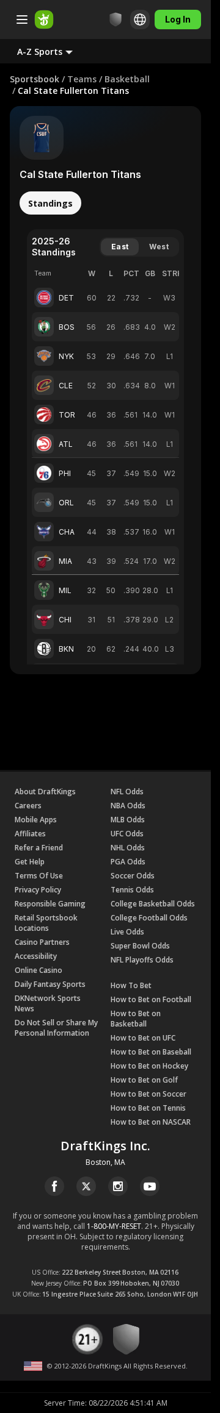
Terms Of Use (39, 875)
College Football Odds (149, 918)
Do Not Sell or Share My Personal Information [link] (56, 1027)
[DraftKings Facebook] (54, 1186)
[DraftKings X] (86, 1186)
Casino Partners (42, 942)
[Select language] (140, 19)
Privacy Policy (38, 889)
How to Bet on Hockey (149, 1066)
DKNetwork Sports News (48, 1003)
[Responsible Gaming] (115, 19)
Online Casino (38, 970)
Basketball (127, 79)
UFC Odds (127, 833)
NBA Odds (128, 805)
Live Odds (127, 932)
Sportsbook (34, 79)
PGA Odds (128, 861)
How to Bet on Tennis (148, 1108)
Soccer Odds (133, 875)
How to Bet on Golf (144, 1080)
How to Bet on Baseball (151, 1052)
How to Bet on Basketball (136, 1018)
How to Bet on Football (151, 999)
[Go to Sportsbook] (44, 19)
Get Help (30, 861)
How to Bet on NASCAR (151, 1122)
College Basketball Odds (153, 904)
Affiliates (30, 833)
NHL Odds (128, 847)
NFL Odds (127, 791)
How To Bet (131, 985)
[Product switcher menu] (22, 19)
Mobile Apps (36, 819)
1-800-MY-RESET (114, 1226)
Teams (82, 79)
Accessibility (36, 956)
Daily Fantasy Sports (50, 984)
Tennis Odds (132, 889)
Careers (28, 805)
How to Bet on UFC (143, 1038)
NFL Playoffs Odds (142, 960)
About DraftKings (45, 791)
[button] (55, 51)
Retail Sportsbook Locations (46, 923)
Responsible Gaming (50, 904)
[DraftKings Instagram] (118, 1186)
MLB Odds (128, 819)
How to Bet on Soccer (148, 1094)
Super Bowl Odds (140, 946)
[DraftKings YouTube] (150, 1186)
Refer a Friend (39, 847)
